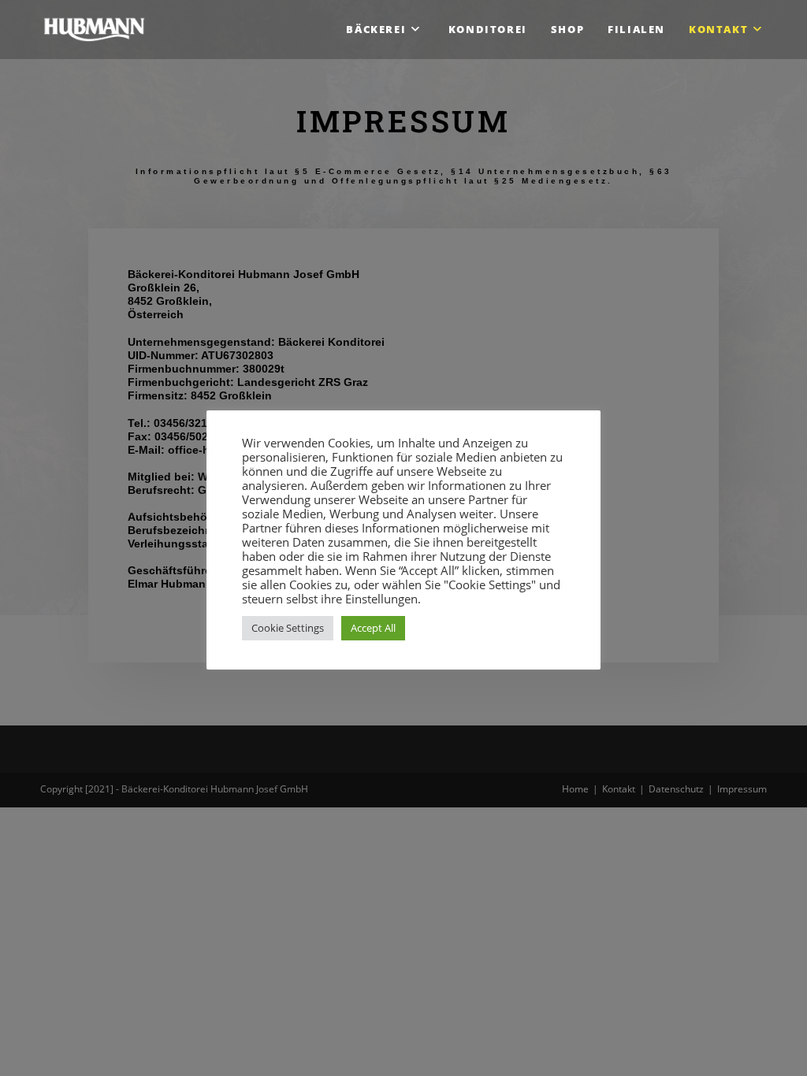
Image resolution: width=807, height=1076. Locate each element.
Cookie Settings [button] (287, 628)
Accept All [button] (373, 628)
